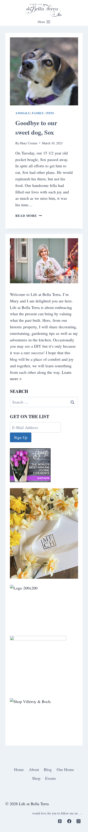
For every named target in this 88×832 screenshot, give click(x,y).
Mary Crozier (28, 143)
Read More (28, 215)
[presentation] (44, 71)
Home (19, 769)
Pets (50, 113)
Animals (22, 113)
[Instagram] (78, 821)
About (34, 769)
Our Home (65, 769)
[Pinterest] (60, 821)
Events (50, 778)
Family (38, 113)
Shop (36, 778)
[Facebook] (69, 821)
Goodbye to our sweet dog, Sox (36, 127)
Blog (48, 769)
